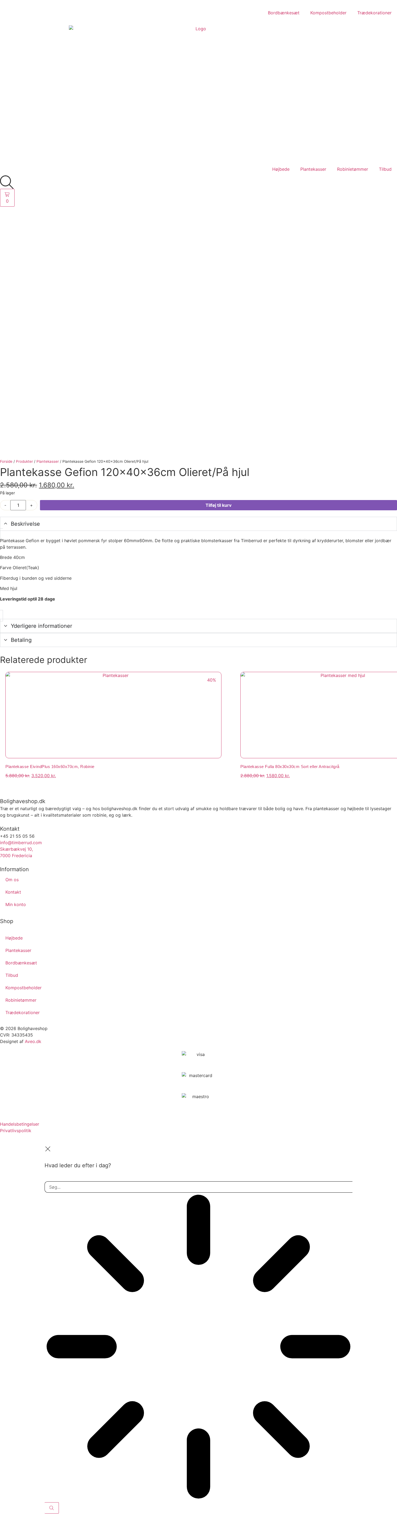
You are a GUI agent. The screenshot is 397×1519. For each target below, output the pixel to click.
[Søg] (52, 1508)
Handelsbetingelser (19, 1124)
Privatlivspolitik (15, 1130)
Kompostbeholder (328, 12)
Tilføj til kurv (218, 505)
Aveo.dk (33, 1041)
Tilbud (385, 169)
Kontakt (13, 892)
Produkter (24, 461)
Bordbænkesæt (284, 12)
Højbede (281, 169)
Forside (6, 461)
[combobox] (198, 1187)
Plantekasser (313, 169)
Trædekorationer (374, 12)
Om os (12, 879)
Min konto (15, 904)
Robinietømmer (352, 169)
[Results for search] (198, 1347)
